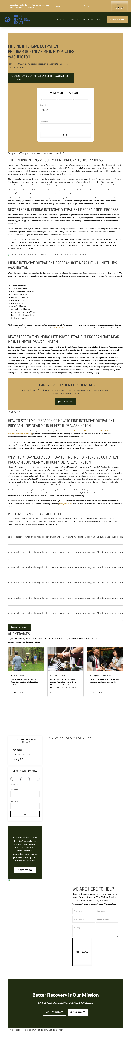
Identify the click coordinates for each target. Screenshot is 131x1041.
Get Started (16, 693)
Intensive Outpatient (21, 754)
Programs (71, 19)
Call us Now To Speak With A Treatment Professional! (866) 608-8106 (41, 78)
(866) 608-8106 (118, 19)
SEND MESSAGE (82, 952)
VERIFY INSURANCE (20, 627)
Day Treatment (18, 749)
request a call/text (119, 6)
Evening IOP (17, 759)
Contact (99, 19)
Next (65, 135)
